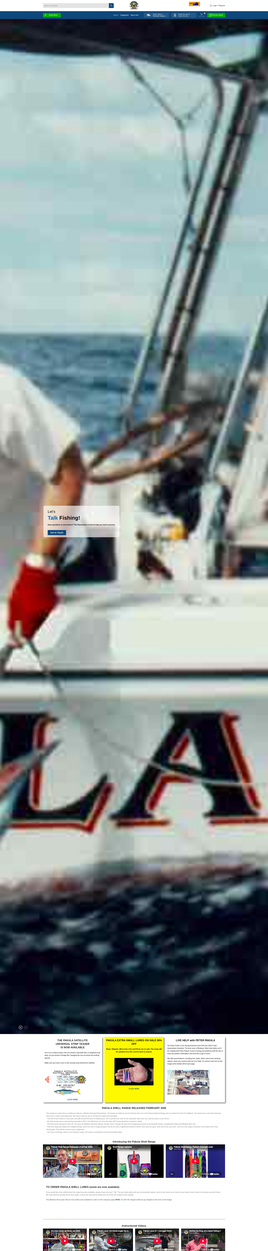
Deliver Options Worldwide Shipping (159, 15)
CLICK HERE (72, 1099)
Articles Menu (217, 15)
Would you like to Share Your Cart (184, 15)
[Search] (111, 5)
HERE (117, 1200)
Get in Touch (56, 532)
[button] (21, 1028)
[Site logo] (134, 5)
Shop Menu (53, 15)
